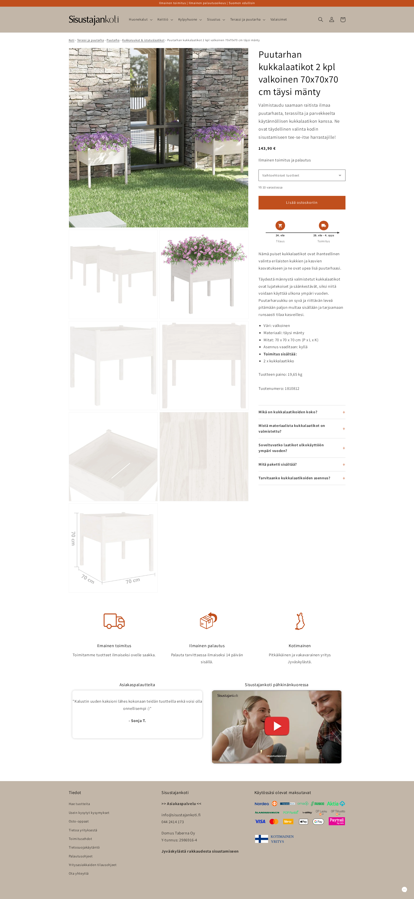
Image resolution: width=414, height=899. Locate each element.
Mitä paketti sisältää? (278, 464)
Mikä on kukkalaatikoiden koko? (288, 411)
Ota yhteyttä (79, 873)
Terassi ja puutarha (90, 40)
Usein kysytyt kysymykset (89, 812)
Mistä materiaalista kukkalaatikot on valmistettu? (292, 428)
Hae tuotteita (79, 803)
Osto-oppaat (79, 821)
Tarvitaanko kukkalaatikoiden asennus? (294, 477)
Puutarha (113, 40)
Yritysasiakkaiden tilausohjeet (93, 864)
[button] (140, 19)
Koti (72, 40)
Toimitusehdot (80, 838)
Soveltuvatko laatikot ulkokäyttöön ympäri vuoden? (291, 447)
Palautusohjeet (81, 856)
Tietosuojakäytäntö (84, 847)
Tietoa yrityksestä (83, 830)
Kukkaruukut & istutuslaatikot (143, 40)
